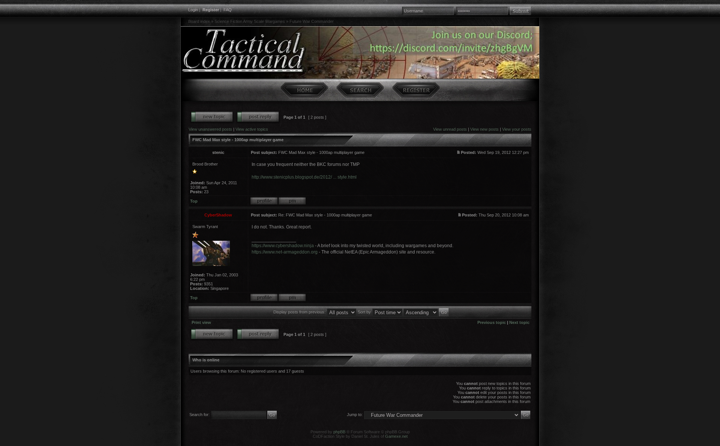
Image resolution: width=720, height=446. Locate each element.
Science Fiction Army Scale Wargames (249, 21)
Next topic (519, 322)
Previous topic (491, 322)
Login (193, 9)
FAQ (228, 9)
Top (194, 201)
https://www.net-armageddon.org (285, 252)
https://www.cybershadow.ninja (283, 245)
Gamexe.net (396, 436)
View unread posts (450, 129)
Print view (201, 322)
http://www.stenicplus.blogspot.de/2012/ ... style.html (304, 177)
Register (210, 9)
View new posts (484, 129)
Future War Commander (312, 21)
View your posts (516, 129)
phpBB (339, 432)
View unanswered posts (210, 129)
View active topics (252, 129)
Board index (199, 21)
